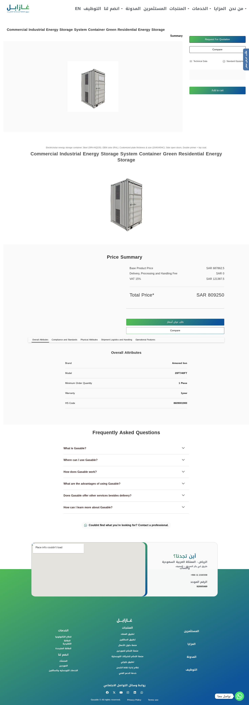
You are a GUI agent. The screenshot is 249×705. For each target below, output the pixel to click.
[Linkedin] (134, 692)
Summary (176, 36)
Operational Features (145, 340)
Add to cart (217, 90)
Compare (217, 49)
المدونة (133, 9)
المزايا (220, 9)
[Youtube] (121, 692)
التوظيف (92, 9)
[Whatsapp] (141, 692)
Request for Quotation (217, 39)
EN (78, 9)
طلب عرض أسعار (175, 322)
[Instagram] (128, 692)
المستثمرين (155, 9)
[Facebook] (107, 692)
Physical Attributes (89, 340)
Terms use (153, 700)
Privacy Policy (134, 700)
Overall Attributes (40, 340)
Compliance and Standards (64, 340)
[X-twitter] (114, 692)
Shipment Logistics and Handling (116, 340)
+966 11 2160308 (199, 575)
